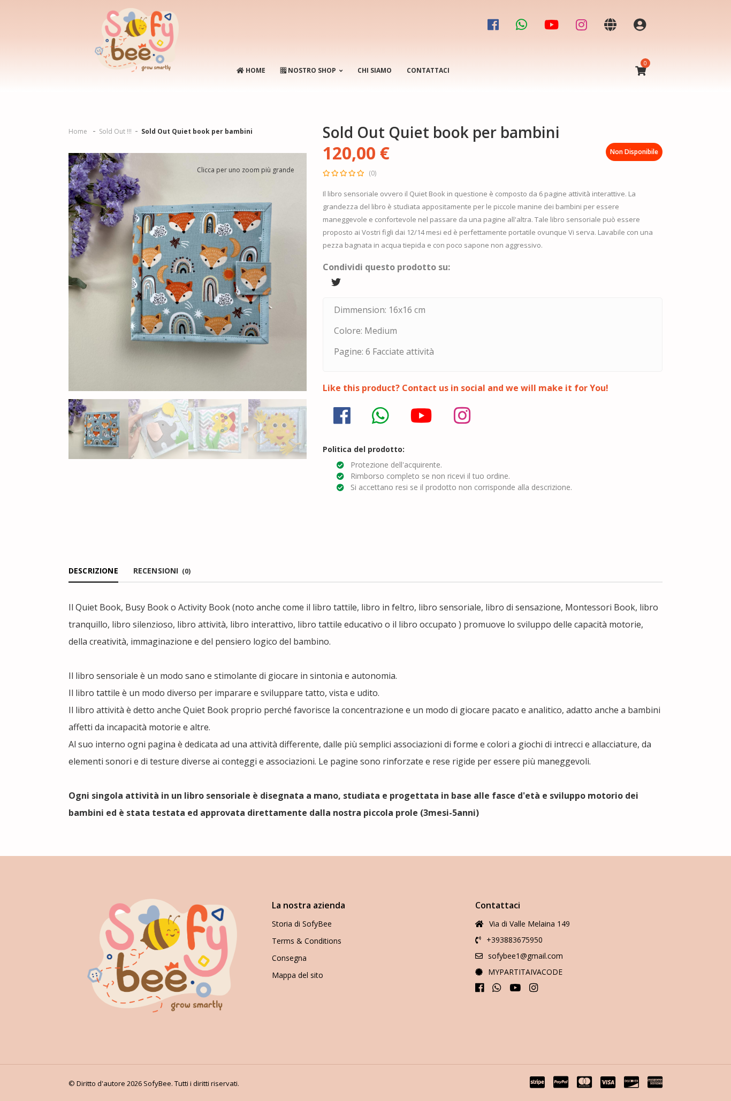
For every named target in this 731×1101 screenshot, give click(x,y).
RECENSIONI (162, 570)
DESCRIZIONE (93, 570)
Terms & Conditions (306, 941)
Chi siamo (374, 70)
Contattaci (428, 70)
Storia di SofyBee (302, 924)
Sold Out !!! (115, 131)
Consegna (289, 958)
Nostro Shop (311, 70)
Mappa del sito (297, 975)
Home (254, 70)
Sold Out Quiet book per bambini (197, 131)
